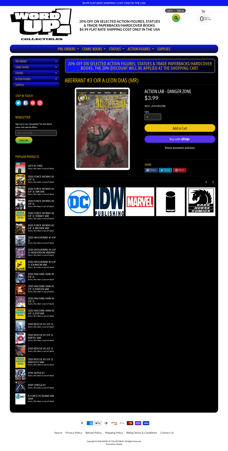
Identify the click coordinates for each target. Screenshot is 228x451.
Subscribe (23, 140)
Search (58, 432)
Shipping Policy (114, 432)
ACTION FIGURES (141, 49)
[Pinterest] (33, 103)
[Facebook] (26, 103)
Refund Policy (93, 432)
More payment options (180, 147)
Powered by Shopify (114, 444)
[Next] (212, 182)
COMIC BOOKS (94, 49)
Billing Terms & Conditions (141, 432)
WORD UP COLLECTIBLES (113, 441)
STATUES (117, 49)
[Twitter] (18, 103)
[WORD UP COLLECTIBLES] (43, 25)
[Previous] (206, 182)
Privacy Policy (74, 432)
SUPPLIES (163, 49)
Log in (169, 11)
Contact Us (167, 432)
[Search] (176, 18)
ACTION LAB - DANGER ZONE (168, 91)
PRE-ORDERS (69, 49)
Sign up (180, 11)
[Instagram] (40, 103)
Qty (147, 111)
